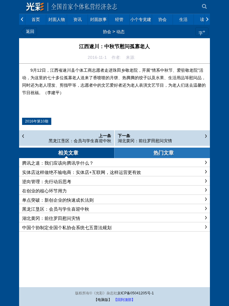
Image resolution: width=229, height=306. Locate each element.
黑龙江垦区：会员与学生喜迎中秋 (80, 140)
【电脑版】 (103, 300)
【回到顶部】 (124, 300)
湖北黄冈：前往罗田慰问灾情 (145, 140)
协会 (107, 31)
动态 (120, 31)
